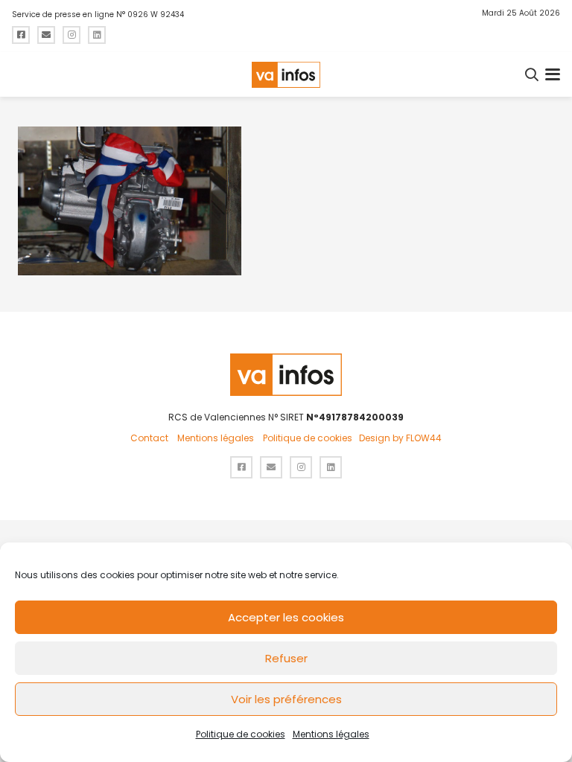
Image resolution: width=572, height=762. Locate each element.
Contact (149, 438)
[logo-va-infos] (286, 75)
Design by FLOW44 (400, 438)
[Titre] (21, 35)
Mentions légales (331, 734)
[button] (532, 74)
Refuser (286, 658)
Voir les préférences (286, 699)
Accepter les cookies (286, 617)
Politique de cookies (240, 734)
